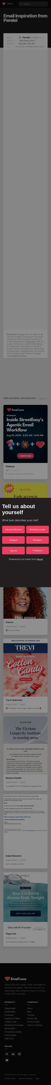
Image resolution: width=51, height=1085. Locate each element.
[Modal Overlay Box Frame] (25, 542)
